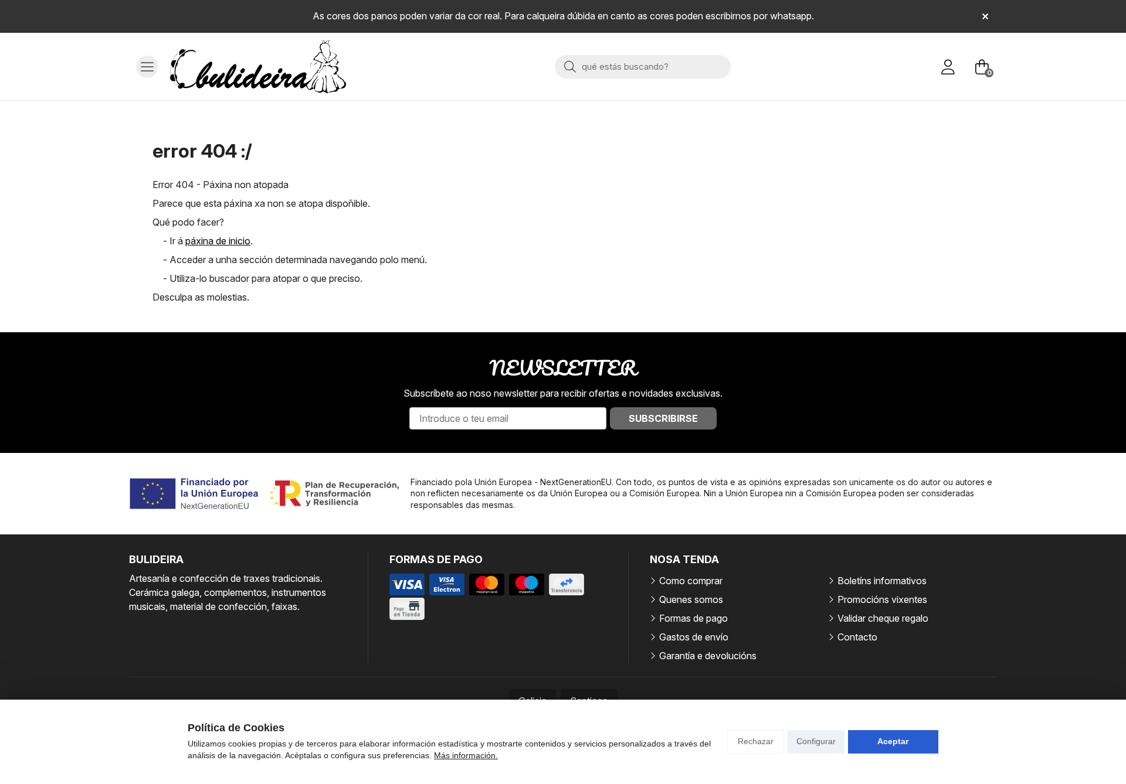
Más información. (466, 755)
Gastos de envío (693, 637)
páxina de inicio (217, 241)
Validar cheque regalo (882, 618)
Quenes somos (691, 599)
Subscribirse (663, 418)
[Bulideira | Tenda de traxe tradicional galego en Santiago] (258, 66)
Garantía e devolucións (708, 656)
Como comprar (691, 581)
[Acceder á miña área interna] (948, 67)
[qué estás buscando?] (643, 66)
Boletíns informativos (882, 581)
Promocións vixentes (882, 599)
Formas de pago (693, 618)
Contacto (857, 637)
